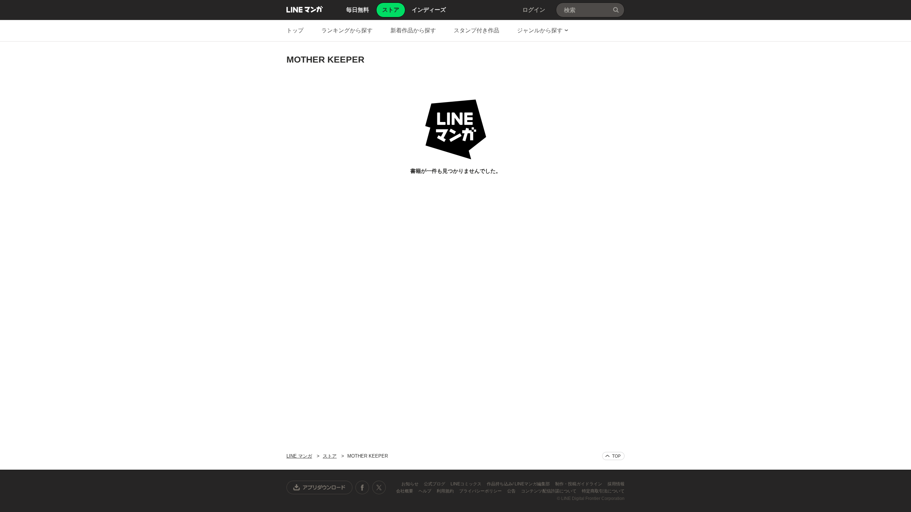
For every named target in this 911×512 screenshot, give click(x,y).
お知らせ (410, 483)
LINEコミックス (467, 483)
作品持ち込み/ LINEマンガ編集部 (519, 483)
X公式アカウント (379, 487)
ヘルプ (425, 491)
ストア (330, 456)
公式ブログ (435, 483)
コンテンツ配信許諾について (549, 491)
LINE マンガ (304, 9)
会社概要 (405, 491)
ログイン (533, 10)
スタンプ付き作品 (476, 30)
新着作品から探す (413, 30)
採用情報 (616, 483)
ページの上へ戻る (613, 456)
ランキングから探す (347, 30)
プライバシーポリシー (481, 491)
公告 (512, 491)
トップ (295, 30)
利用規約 (446, 491)
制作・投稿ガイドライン (579, 483)
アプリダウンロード (319, 487)
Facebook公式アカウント (362, 487)
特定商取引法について (603, 491)
